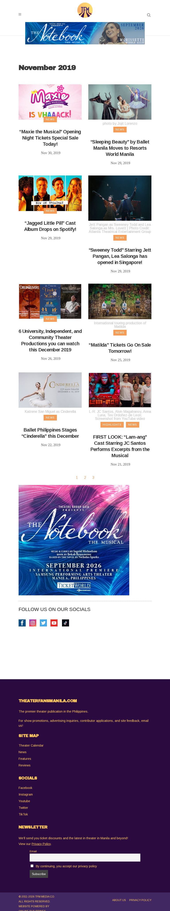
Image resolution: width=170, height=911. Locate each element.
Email (33, 851)
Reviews (25, 765)
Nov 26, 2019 (50, 358)
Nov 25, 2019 (120, 360)
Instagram (26, 794)
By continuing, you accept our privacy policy (66, 866)
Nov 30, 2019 (50, 153)
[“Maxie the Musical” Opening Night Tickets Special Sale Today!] (50, 102)
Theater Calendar (31, 745)
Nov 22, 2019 (50, 445)
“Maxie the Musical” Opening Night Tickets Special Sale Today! (50, 138)
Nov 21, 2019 (120, 464)
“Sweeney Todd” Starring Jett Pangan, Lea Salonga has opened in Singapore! (120, 256)
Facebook (25, 788)
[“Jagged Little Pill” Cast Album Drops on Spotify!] (50, 193)
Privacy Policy (140, 900)
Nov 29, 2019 (120, 163)
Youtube (24, 801)
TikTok (23, 814)
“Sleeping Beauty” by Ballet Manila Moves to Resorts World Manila (120, 148)
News (23, 752)
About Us (119, 900)
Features (25, 759)
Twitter (23, 808)
